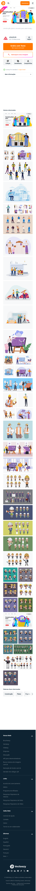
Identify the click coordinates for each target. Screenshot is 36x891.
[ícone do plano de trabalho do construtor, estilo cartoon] (10, 460)
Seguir (29, 39)
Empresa (6, 872)
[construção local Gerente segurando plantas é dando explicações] (8, 220)
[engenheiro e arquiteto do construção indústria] (8, 381)
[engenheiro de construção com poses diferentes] (17, 541)
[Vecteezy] (3, 3)
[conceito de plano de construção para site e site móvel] (17, 138)
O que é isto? (22, 69)
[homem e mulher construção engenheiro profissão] (24, 459)
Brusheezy (6, 861)
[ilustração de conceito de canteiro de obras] (17, 290)
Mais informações (10, 73)
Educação (6, 875)
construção (9, 814)
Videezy (5, 868)
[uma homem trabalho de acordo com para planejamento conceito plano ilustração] (17, 203)
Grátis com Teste (18, 47)
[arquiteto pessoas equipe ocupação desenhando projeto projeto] (12, 393)
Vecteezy (6, 865)
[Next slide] (28, 814)
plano (19, 814)
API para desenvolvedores (12, 879)
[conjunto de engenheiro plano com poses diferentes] (12, 770)
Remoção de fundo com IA (12, 889)
